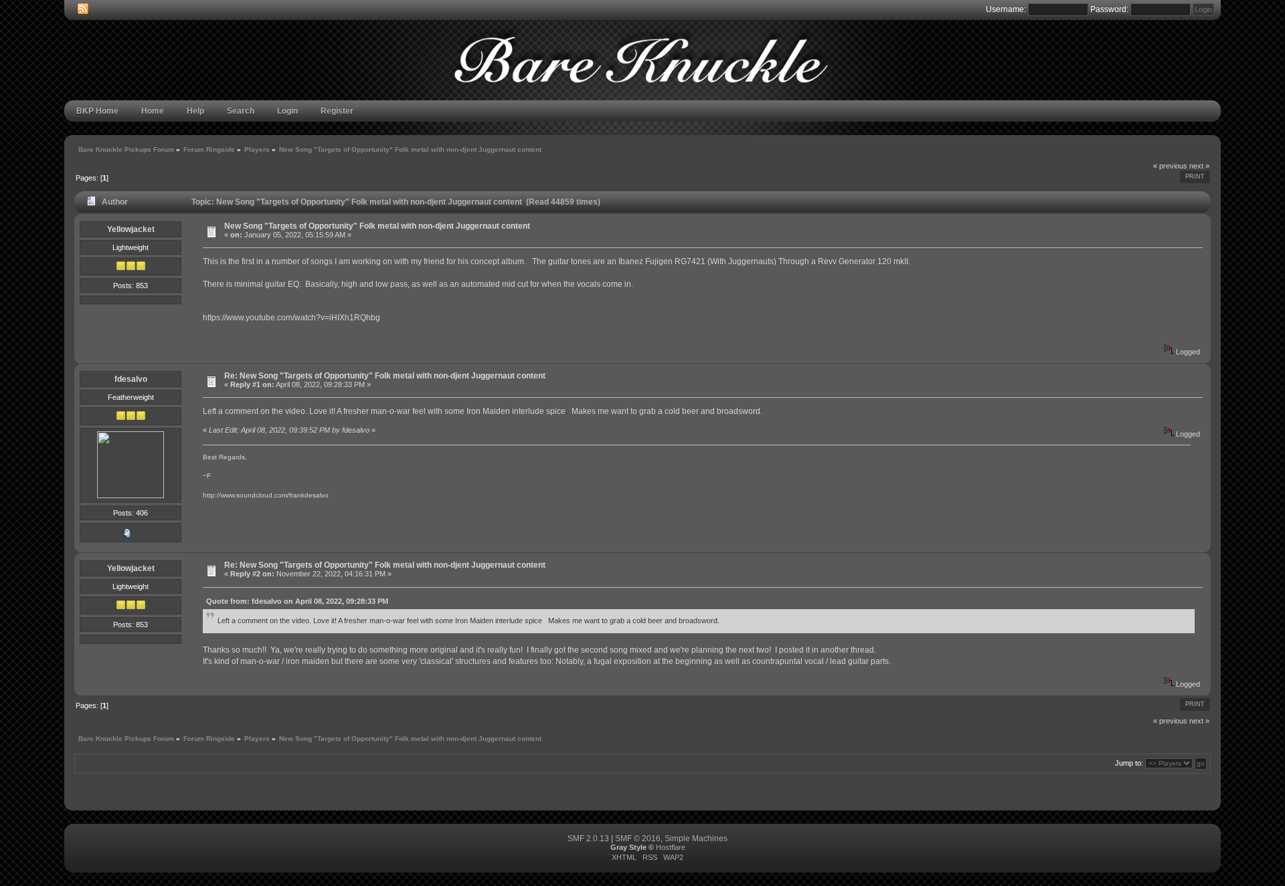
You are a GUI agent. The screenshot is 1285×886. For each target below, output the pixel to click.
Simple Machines (696, 838)
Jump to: (1129, 763)
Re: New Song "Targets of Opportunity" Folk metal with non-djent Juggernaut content (384, 375)
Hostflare (670, 847)
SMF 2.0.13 (588, 838)
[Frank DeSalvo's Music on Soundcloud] (127, 536)
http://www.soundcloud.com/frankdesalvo (266, 495)
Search (240, 111)
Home (152, 111)
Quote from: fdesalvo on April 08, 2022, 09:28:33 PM (297, 601)
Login (287, 111)
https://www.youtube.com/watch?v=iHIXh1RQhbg (291, 317)
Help (195, 111)
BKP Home (97, 111)
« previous (1170, 166)
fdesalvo (130, 379)
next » (1199, 166)
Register (337, 111)
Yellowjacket (131, 229)
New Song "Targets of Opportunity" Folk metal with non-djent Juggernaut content (377, 226)
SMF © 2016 (638, 838)
